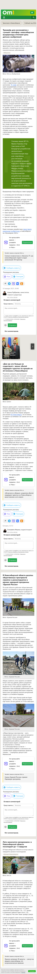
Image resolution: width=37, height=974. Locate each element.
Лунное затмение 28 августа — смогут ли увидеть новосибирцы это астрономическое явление (19, 961)
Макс (9, 276)
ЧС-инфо (14, 85)
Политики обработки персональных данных (18, 317)
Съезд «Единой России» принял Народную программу (16, 778)
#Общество (7, 53)
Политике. (23, 972)
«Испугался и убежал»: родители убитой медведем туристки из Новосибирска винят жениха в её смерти (19, 495)
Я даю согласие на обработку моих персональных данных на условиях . (18, 316)
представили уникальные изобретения (17, 230)
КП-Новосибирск (16, 415)
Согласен (32, 971)
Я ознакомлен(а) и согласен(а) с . (14, 319)
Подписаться (27, 242)
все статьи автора (12, 297)
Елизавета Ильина (13, 530)
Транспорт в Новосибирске (11, 23)
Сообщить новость (13, 268)
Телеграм (19, 276)
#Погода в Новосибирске (11, 854)
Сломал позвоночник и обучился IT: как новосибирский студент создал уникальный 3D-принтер (19, 258)
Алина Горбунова (13, 292)
